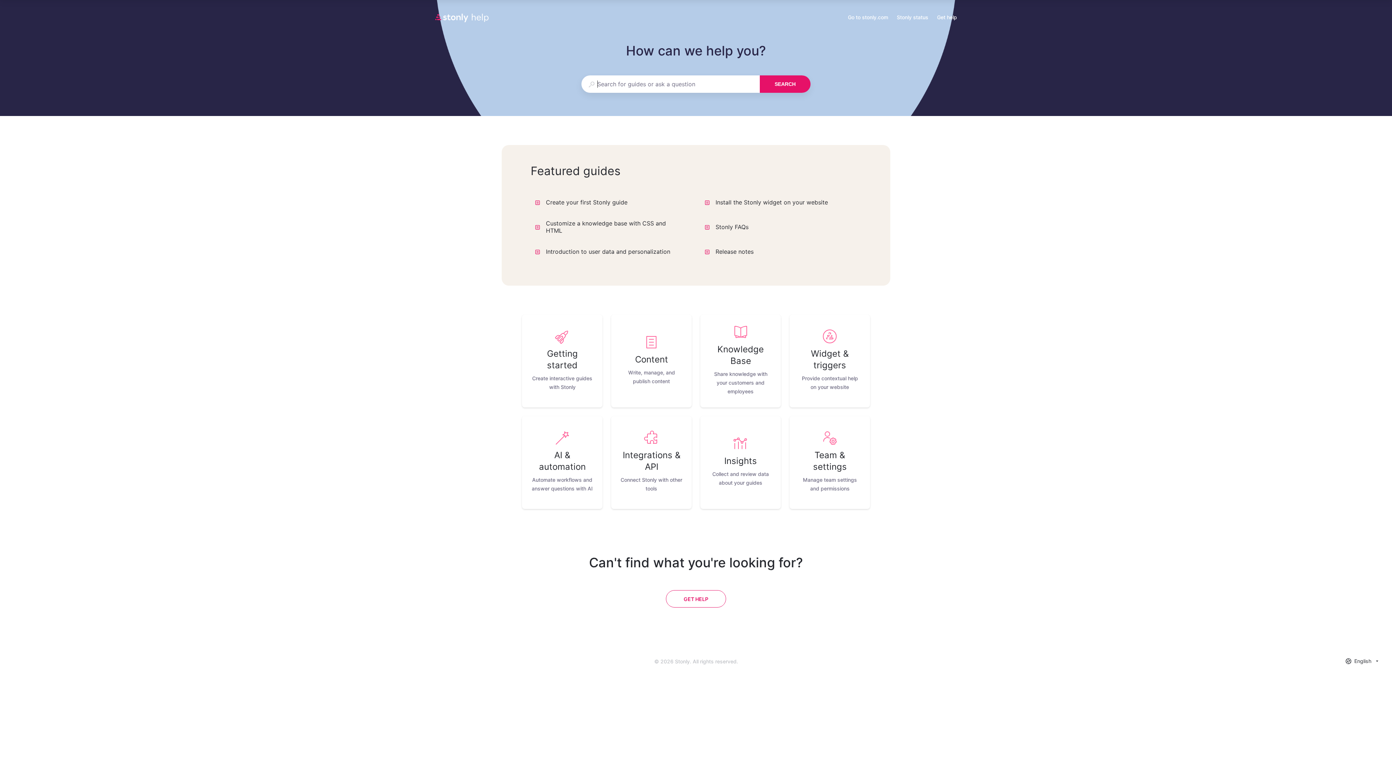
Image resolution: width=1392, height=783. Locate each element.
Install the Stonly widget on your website (772, 202)
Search (785, 84)
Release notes (735, 251)
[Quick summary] (682, 202)
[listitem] (562, 361)
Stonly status (912, 18)
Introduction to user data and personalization (608, 251)
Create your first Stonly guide (586, 202)
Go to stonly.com (868, 18)
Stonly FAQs (732, 227)
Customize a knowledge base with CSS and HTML (606, 227)
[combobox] (670, 84)
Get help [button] (947, 17)
